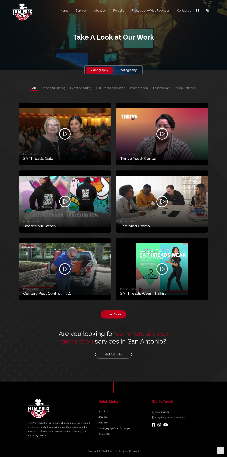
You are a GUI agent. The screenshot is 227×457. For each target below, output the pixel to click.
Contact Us (184, 10)
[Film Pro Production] (22, 12)
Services (81, 10)
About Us (100, 10)
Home (64, 10)
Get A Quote (113, 354)
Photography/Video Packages (151, 10)
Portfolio (118, 10)
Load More (113, 314)
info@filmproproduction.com (170, 417)
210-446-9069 (161, 412)
